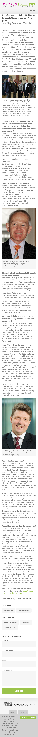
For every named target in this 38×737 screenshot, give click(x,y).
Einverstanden (28, 717)
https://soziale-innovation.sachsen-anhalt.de (17, 592)
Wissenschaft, (27, 23)
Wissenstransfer (7, 25)
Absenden (19, 691)
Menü (32, 10)
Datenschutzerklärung (10, 723)
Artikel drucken (23, 598)
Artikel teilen (7, 598)
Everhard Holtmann (10, 622)
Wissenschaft (8, 610)
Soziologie (25, 622)
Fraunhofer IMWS (9, 628)
